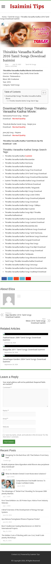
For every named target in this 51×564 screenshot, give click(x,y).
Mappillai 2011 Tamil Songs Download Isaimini (24, 349)
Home (4, 17)
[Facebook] (22, 557)
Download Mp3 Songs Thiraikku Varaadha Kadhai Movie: (23, 97)
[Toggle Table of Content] (42, 92)
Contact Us (15, 554)
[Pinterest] (27, 557)
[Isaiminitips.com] (25, 6)
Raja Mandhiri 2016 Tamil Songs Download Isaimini (18, 315)
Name (6, 411)
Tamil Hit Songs (13, 17)
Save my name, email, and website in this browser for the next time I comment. (25, 436)
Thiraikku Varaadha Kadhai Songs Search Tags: (23, 101)
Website (6, 427)
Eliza (6, 64)
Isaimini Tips (35, 554)
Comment (7, 387)
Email (5, 419)
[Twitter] (24, 557)
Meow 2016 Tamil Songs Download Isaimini (36, 321)
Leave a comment (11, 66)
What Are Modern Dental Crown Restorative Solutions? (25, 474)
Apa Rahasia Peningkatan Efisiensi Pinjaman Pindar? (21, 519)
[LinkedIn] (29, 557)
